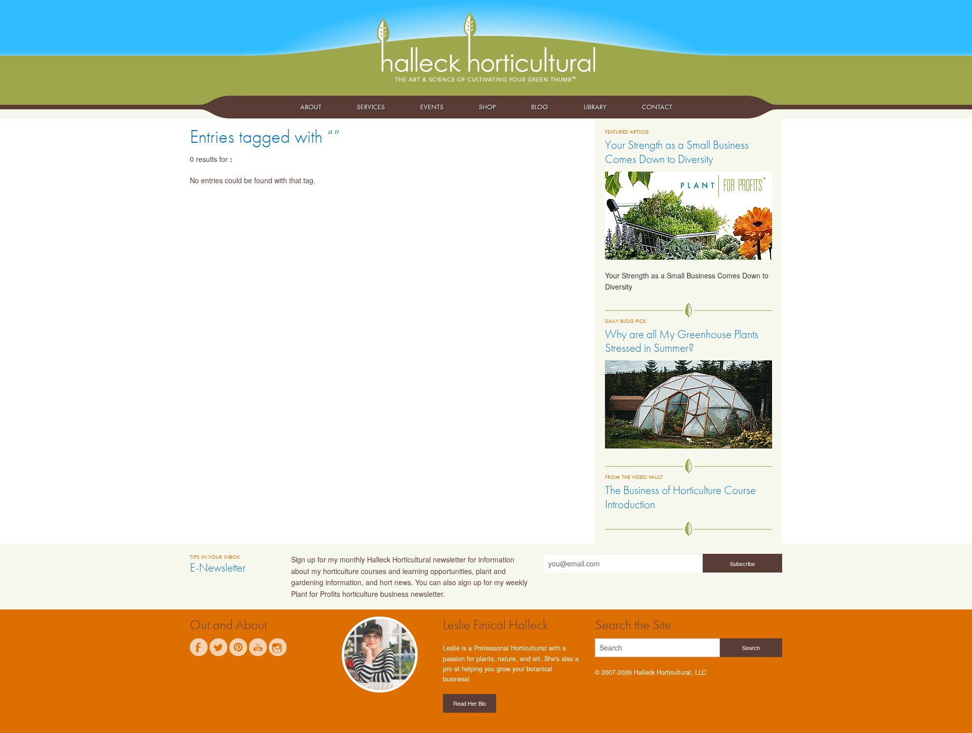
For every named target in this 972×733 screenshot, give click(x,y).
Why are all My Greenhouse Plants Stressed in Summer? (681, 341)
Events (431, 106)
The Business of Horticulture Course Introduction (680, 497)
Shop (487, 106)
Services (371, 106)
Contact (657, 106)
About (310, 106)
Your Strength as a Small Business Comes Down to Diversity (677, 152)
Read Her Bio (469, 703)
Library (595, 106)
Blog (539, 106)
